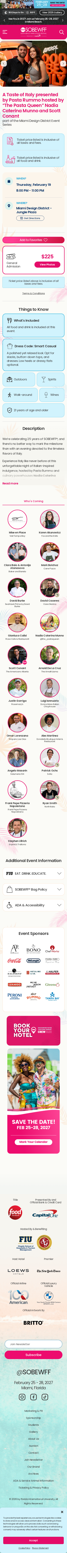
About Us (33, 1439)
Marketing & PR (33, 1411)
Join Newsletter (33, 1460)
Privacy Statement (40, 1548)
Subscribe (33, 1355)
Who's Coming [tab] (33, 501)
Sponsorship (33, 1418)
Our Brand (33, 1467)
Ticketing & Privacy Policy (33, 1488)
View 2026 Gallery (52, 12)
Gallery (33, 1432)
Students (33, 1425)
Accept (33, 1540)
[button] (62, 1511)
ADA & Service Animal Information (33, 1481)
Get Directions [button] (32, 218)
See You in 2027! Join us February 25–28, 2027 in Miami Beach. (33, 20)
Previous (4, 20)
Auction (33, 1446)
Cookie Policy (24, 1548)
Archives (33, 1474)
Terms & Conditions (33, 293)
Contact (33, 1453)
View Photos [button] (47, 264)
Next (63, 20)
